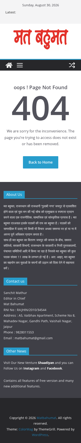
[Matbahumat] (9, 65)
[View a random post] (72, 65)
